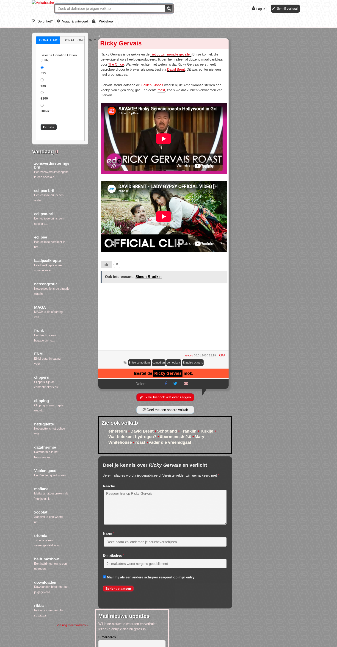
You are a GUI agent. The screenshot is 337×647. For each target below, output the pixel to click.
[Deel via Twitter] (175, 383)
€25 (43, 73)
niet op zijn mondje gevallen (170, 54)
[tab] (48, 40)
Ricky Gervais (121, 43)
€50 (43, 86)
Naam (107, 533)
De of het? (45, 21)
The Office (116, 64)
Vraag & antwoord (75, 21)
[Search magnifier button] (169, 8)
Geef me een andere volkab (167, 410)
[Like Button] (106, 264)
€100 (44, 98)
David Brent (176, 69)
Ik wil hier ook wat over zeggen (168, 397)
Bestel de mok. (163, 373)
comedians (174, 362)
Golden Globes (152, 85)
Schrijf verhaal (287, 8)
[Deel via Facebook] (166, 383)
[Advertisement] (163, 318)
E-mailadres (112, 555)
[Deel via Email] (186, 383)
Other (45, 111)
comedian (158, 362)
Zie (72, 625)
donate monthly (53, 40)
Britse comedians (139, 362)
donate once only (77, 40)
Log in (260, 9)
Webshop (106, 21)
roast (161, 90)
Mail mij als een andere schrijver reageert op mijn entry (150, 577)
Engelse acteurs (193, 362)
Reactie (109, 486)
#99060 (189, 355)
